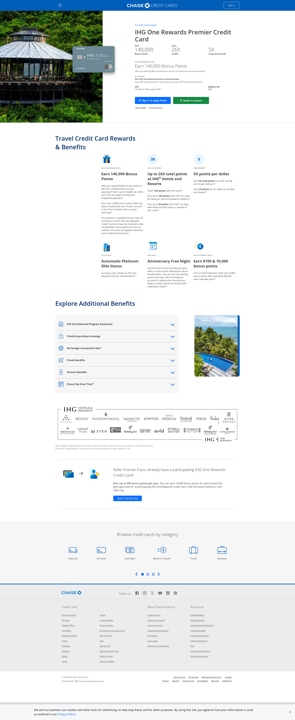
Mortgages (152, 635)
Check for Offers (107, 661)
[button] (290, 712)
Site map (215, 680)
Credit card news (198, 630)
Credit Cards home (146, 25)
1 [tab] (142, 574)
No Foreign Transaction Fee (112, 630)
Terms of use (188, 680)
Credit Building (106, 620)
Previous (136, 574)
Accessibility (202, 680)
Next (158, 574)
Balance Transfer (162, 558)
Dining (103, 615)
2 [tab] (148, 574)
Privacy (165, 680)
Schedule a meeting (199, 656)
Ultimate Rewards (199, 641)
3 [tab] (153, 574)
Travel (194, 558)
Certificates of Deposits (158, 630)
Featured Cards (69, 615)
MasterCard (105, 646)
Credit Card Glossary (199, 635)
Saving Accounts (155, 625)
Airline (64, 656)
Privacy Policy (66, 714)
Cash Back (130, 558)
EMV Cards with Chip (109, 651)
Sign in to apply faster (156, 101)
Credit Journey (154, 615)
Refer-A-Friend (106, 656)
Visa (101, 641)
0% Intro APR (106, 635)
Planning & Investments (158, 646)
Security (175, 680)
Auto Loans (153, 641)
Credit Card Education (200, 651)
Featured (73, 558)
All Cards (102, 558)
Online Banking (197, 615)
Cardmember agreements (202, 625)
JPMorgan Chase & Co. (212, 677)
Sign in (233, 5)
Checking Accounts (156, 620)
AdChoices (227, 680)
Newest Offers (68, 625)
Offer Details (140, 107)
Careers (228, 677)
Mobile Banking (197, 620)
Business (222, 558)
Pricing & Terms (156, 107)
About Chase (179, 677)
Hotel (64, 661)
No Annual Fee (106, 625)
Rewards (66, 651)
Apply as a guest (196, 101)
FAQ (192, 646)
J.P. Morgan (193, 677)
